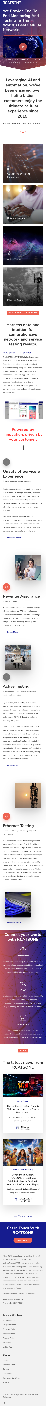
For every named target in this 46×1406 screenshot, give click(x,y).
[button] (42, 3)
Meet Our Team (9, 1365)
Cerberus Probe (9, 1329)
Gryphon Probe (9, 1334)
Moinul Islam (25, 1127)
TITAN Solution (9, 1320)
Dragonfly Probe (9, 1325)
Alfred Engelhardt (26, 1199)
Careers (6, 1369)
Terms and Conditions (11, 1378)
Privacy (6, 1382)
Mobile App (7, 1347)
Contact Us (7, 1373)
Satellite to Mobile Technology (22, 1170)
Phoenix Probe (9, 1338)
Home (5, 1360)
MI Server (7, 1342)
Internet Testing (22, 1101)
